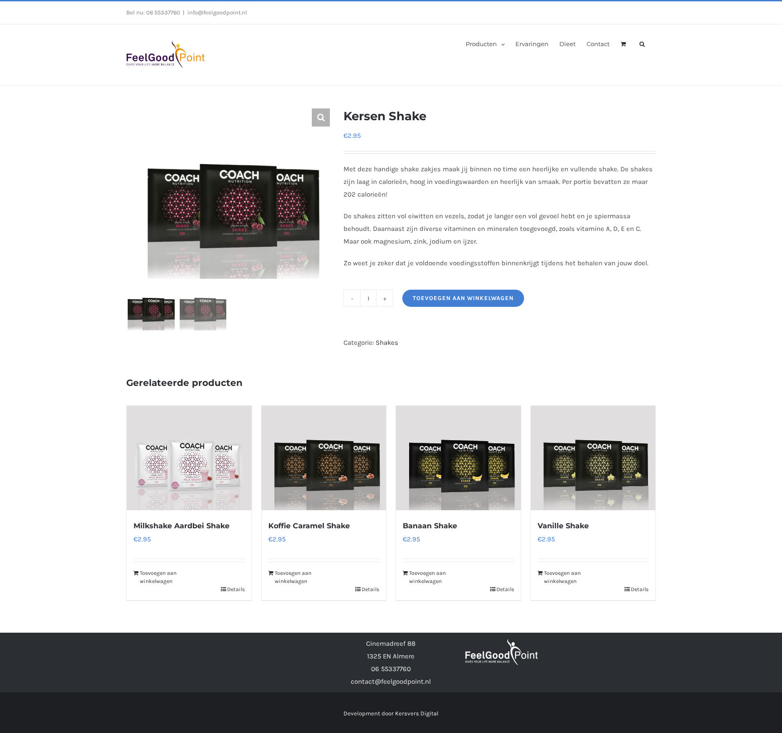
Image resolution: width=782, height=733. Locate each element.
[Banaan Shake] (458, 458)
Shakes (387, 342)
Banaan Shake (430, 526)
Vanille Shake (563, 526)
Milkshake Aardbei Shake (181, 526)
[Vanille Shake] (593, 458)
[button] (642, 43)
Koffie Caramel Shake (309, 526)
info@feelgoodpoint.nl (217, 12)
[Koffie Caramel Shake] (324, 458)
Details (236, 589)
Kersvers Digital (417, 713)
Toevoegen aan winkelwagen (463, 298)
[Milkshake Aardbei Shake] (189, 458)
